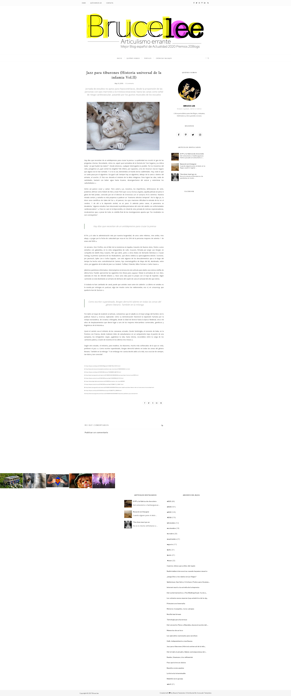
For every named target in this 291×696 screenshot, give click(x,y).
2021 (170, 501)
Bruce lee (95, 693)
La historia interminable (177, 673)
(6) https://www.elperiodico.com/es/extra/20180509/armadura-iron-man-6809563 (104, 381)
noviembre (172, 528)
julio (170, 550)
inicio (119, 58)
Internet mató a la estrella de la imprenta (183, 587)
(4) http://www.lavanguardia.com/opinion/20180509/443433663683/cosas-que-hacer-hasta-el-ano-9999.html (111, 375)
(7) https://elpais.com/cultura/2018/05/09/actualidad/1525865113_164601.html (104, 384)
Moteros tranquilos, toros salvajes (181, 609)
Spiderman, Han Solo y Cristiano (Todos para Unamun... (189, 582)
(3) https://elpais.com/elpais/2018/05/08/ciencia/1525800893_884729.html (102, 372)
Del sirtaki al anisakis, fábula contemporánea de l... (187, 652)
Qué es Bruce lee (96, 3)
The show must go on (188, 174)
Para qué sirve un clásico (177, 663)
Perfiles (147, 58)
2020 (170, 507)
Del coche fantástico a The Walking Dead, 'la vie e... (187, 593)
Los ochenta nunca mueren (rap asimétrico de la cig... (188, 598)
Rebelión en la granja (175, 679)
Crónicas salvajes (164, 58)
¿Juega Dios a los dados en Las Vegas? (182, 577)
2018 (170, 517)
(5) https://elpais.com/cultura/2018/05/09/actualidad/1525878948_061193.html (104, 378)
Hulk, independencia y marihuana (180, 641)
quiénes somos (133, 58)
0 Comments (129, 83)
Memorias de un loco (175, 630)
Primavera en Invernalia (176, 603)
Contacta (109, 3)
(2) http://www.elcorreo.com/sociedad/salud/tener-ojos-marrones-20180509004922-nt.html (107, 369)
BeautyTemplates (179, 693)
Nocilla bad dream (174, 614)
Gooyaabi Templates (204, 693)
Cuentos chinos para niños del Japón (181, 566)
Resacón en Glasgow (188, 164)
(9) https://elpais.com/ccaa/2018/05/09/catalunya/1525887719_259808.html (103, 390)
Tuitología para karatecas (177, 620)
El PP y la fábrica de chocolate (192, 154)
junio (170, 555)
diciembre (172, 523)
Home (84, 3)
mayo (170, 560)
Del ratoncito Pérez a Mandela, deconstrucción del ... (188, 625)
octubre (171, 534)
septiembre (173, 539)
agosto (171, 544)
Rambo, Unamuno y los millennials (180, 657)
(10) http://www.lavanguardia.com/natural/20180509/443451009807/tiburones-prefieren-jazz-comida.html (111, 393)
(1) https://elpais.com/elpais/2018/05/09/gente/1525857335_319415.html (102, 366)
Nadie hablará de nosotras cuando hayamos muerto (187, 571)
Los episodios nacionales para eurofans (183, 636)
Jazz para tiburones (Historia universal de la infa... (187, 646)
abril (170, 684)
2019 (170, 512)
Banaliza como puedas (176, 668)
